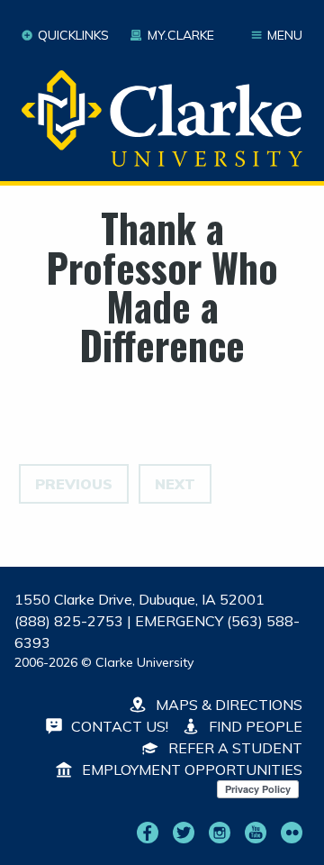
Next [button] (175, 484)
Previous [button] (73, 484)
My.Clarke (180, 35)
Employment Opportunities (190, 769)
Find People (253, 726)
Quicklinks (73, 35)
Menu (284, 35)
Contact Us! (118, 726)
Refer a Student (233, 748)
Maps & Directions (227, 705)
